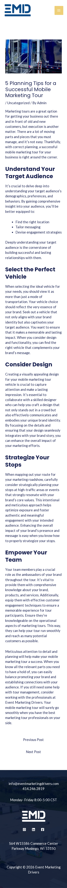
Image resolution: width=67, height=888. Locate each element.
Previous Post (33, 740)
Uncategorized (18, 103)
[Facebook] (42, 829)
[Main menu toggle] (59, 10)
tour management (26, 692)
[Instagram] (24, 829)
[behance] (33, 829)
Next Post (33, 752)
